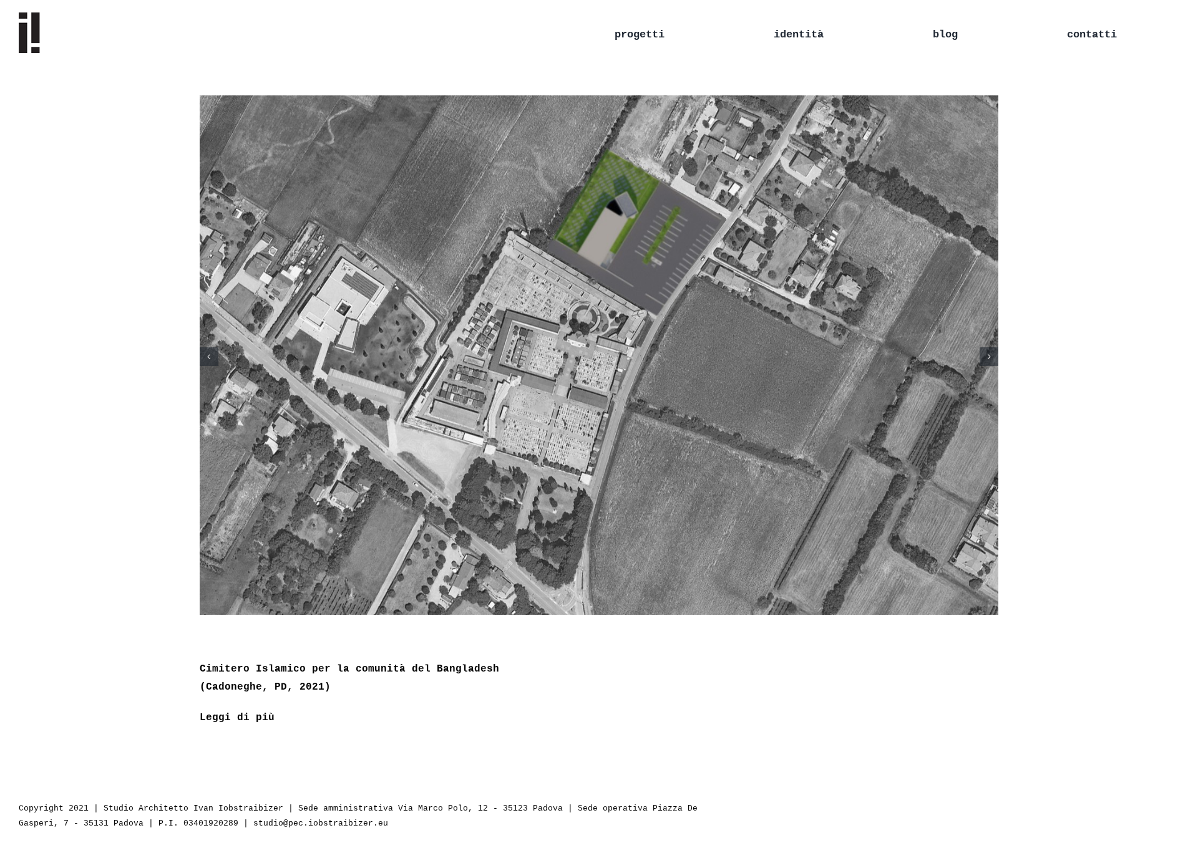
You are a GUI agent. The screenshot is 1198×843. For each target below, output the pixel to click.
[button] (209, 356)
